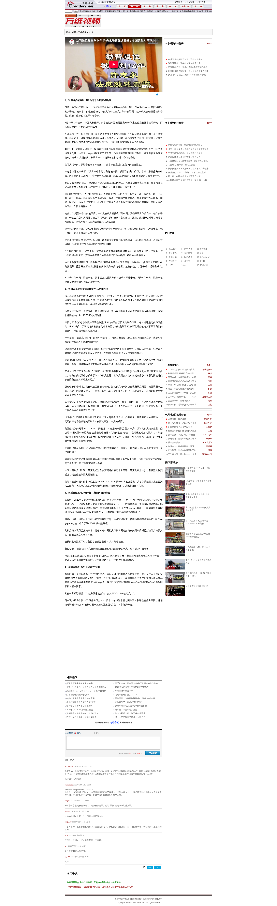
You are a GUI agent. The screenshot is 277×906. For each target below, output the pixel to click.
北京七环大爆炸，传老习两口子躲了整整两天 (86, 687)
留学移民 (150, 11)
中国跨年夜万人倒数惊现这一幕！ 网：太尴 (187, 180)
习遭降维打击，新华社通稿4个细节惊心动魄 (188, 67)
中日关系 (173, 253)
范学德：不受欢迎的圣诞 (126, 710)
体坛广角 (175, 11)
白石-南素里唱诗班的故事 (77, 695)
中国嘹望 (124, 11)
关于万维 (201, 2)
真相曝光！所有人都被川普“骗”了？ (82, 713)
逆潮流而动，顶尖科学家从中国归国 (184, 63)
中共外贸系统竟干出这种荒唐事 (80, 698)
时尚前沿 (183, 11)
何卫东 (187, 261)
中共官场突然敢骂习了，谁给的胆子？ (185, 59)
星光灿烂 (166, 11)
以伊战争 (188, 257)
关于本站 (118, 899)
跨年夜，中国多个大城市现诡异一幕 (184, 176)
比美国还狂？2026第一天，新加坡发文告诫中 (188, 71)
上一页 (150, 867)
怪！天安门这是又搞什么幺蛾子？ (130, 717)
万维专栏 (173, 261)
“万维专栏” (114, 722)
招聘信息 (142, 899)
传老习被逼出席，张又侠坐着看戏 (130, 713)
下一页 (157, 867)
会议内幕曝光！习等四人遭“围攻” (81, 702)
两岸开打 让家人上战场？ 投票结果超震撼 (187, 75)
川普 (171, 265)
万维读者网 (71, 32)
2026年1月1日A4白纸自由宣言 (79, 710)
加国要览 (141, 11)
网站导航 (150, 899)
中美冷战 (173, 257)
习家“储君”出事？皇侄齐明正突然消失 (132, 687)
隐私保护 (158, 899)
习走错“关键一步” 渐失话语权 (181, 165)
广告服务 (178, 2)
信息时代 (158, 11)
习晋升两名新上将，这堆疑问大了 (81, 717)
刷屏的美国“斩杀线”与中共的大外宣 (131, 706)
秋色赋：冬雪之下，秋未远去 (79, 706)
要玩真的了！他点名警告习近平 (129, 702)
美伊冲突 (188, 253)
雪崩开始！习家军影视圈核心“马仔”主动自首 (135, 698)
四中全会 (188, 249)
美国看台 (133, 11)
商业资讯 (199, 11)
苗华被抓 (204, 265)
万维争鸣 (208, 11)
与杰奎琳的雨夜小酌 (124, 691)
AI (185, 265)
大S (201, 253)
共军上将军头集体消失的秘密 (79, 683)
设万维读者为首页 (108, 2)
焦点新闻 (91, 11)
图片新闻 (100, 11)
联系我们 (190, 2)
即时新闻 (83, 11)
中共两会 (204, 249)
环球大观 (116, 11)
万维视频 (108, 11)
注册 (138, 753)
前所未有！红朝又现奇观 (197, 586)
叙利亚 (203, 261)
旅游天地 (191, 11)
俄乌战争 (173, 249)
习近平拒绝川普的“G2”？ (126, 695)
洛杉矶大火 (205, 257)
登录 (131, 753)
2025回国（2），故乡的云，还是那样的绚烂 (86, 691)
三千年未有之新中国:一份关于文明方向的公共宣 (136, 683)
